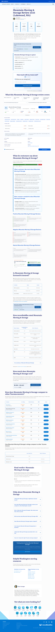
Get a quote (46, 405)
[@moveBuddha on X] (49, 622)
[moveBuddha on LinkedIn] (46, 622)
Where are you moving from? (23, 79)
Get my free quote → (37, 47)
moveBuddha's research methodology (21, 366)
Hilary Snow (22, 19)
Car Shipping (23, 4)
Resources (17, 4)
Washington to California (31, 573)
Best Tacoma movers (17, 572)
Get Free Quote (44, 107)
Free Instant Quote (27, 85)
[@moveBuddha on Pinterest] (51, 622)
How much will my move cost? (27, 75)
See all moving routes (31, 578)
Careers (17, 628)
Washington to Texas (31, 575)
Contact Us (18, 627)
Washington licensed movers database (20, 301)
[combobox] (27, 82)
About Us (28, 4)
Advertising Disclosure (51, 1)
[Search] (53, 4)
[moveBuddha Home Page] (5, 1)
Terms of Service (19, 624)
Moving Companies (6, 624)
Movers (12, 4)
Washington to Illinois (31, 574)
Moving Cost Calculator (6, 4)
